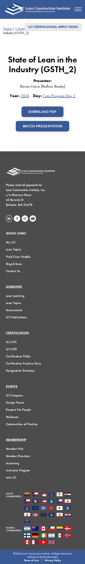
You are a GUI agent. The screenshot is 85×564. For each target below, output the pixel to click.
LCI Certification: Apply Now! (53, 27)
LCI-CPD (11, 349)
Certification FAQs (18, 356)
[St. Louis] (68, 515)
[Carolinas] (43, 494)
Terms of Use (31, 560)
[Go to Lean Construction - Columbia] (60, 529)
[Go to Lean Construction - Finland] (27, 535)
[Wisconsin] (27, 522)
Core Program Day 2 (59, 95)
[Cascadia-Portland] (51, 494)
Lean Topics (13, 249)
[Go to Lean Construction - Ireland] (43, 535)
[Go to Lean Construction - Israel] (51, 535)
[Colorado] (68, 494)
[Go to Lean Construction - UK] (51, 542)
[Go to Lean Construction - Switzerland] (43, 542)
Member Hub (14, 449)
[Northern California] (27, 515)
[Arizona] (27, 494)
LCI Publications (16, 317)
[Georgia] (43, 501)
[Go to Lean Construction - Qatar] (35, 542)
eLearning (12, 463)
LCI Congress (14, 395)
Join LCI (11, 477)
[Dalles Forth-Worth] (27, 501)
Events (11, 386)
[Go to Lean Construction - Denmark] (68, 529)
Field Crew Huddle (18, 257)
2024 (25, 95)
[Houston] (60, 501)
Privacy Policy (53, 560)
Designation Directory (20, 370)
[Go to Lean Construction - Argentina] (27, 529)
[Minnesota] (43, 508)
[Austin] (35, 494)
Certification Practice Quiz (23, 363)
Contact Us (13, 271)
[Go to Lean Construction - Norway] (68, 535)
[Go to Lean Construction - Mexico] (60, 535)
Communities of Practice (22, 424)
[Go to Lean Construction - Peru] (27, 542)
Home (7, 28)
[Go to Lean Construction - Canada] (43, 529)
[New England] (60, 508)
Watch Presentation (42, 126)
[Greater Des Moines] (51, 501)
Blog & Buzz (14, 264)
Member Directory (18, 456)
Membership (16, 440)
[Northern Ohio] (35, 515)
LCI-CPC (11, 342)
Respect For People (18, 410)
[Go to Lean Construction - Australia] (35, 529)
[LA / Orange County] (68, 501)
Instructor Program (18, 470)
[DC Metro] (35, 501)
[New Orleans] (68, 508)
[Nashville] (51, 508)
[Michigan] (27, 508)
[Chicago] (60, 494)
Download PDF (42, 111)
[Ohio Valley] (43, 515)
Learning (14, 287)
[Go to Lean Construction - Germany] (35, 535)
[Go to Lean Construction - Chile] (51, 529)
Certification (17, 333)
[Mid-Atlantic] (35, 508)
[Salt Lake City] (51, 515)
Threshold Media (49, 557)
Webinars (12, 417)
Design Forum (15, 402)
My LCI (10, 242)
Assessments (14, 310)
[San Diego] (60, 515)
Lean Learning (15, 296)
